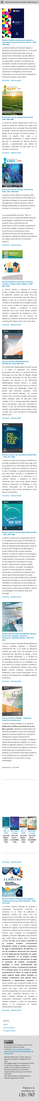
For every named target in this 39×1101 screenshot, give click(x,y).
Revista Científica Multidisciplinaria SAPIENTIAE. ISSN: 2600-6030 (15, 362)
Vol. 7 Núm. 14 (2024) (15, 832)
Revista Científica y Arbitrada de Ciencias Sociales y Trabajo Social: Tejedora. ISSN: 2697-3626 (17, 284)
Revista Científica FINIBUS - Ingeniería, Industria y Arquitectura (17, 719)
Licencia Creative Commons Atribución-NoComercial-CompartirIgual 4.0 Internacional (18, 1051)
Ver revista (5, 80)
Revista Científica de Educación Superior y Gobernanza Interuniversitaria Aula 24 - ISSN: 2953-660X (19, 42)
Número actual (16, 80)
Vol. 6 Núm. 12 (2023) (32, 832)
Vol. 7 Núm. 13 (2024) (23, 831)
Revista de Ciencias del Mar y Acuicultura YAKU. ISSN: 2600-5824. (17, 190)
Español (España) (9, 1028)
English (5, 1024)
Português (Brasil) (9, 1031)
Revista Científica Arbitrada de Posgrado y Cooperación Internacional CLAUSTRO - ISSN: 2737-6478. (19, 901)
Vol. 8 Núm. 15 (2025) (6, 831)
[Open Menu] (2, 2)
